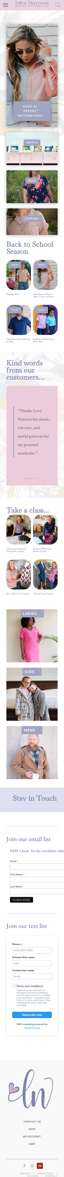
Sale (32, 180)
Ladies (30, 613)
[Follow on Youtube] (40, 1166)
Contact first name (23, 957)
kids (29, 672)
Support (32, 218)
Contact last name (23, 970)
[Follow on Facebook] (24, 1166)
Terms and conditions (29, 986)
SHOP (32, 1129)
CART (32, 1144)
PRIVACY (25, 1173)
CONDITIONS (45, 1173)
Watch (32, 142)
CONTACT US (32, 1121)
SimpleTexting (32, 1027)
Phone (16, 944)
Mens (29, 730)
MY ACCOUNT (32, 1136)
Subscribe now (32, 1014)
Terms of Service (24, 1000)
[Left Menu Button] (11, 4)
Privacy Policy (44, 1000)
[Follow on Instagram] (32, 1166)
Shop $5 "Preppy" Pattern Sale (30, 111)
